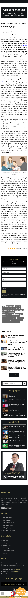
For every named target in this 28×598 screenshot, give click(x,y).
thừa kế (3, 82)
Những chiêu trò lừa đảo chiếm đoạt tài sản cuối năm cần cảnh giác (16, 432)
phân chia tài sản (14, 320)
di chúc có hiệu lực (10, 312)
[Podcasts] (20, 579)
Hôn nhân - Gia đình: (11, 571)
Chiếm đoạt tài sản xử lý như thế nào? (17, 400)
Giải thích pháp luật (6, 31)
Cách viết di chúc (5, 308)
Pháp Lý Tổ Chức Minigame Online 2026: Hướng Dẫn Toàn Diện (17, 368)
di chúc (25, 45)
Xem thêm (14, 375)
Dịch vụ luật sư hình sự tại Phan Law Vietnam (16, 395)
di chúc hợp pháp (19, 314)
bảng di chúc (18, 306)
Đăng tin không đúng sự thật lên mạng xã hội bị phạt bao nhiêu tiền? (16, 354)
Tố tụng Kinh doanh (8, 525)
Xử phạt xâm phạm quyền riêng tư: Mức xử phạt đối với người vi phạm (17, 342)
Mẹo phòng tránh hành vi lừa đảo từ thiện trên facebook (17, 436)
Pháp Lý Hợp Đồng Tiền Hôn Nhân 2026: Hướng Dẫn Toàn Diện (16, 361)
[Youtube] (12, 579)
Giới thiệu (5, 540)
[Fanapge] (7, 579)
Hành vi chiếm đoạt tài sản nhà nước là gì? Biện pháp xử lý (17, 348)
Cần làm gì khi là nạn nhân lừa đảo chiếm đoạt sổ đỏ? (16, 405)
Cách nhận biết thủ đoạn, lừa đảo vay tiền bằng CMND (17, 445)
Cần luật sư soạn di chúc (16, 308)
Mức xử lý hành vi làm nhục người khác (16, 336)
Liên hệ (5, 553)
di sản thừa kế (20, 318)
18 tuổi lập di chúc (10, 306)
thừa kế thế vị (5, 322)
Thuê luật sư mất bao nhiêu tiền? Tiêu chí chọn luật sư (17, 409)
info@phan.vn (6, 574)
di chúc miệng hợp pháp (14, 316)
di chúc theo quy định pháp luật (9, 318)
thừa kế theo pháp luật (14, 322)
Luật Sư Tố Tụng (9, 584)
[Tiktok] (16, 579)
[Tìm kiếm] (24, 383)
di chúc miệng (5, 316)
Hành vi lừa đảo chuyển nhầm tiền (16, 441)
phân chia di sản (5, 320)
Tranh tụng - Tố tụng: (12, 569)
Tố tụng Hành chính (8, 523)
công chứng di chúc (19, 310)
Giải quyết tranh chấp (9, 530)
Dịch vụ (5, 543)
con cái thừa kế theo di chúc (8, 310)
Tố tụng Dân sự (7, 520)
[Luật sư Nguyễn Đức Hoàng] (14, 465)
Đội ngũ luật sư (7, 545)
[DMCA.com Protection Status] (14, 508)
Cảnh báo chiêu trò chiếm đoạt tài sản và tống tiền (17, 427)
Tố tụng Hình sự (7, 517)
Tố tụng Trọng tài (7, 528)
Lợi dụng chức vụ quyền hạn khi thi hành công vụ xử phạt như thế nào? (17, 414)
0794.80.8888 (7, 596)
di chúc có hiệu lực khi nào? (8, 314)
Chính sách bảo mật (8, 550)
